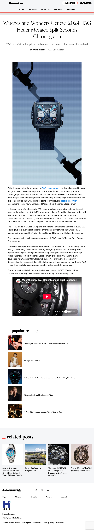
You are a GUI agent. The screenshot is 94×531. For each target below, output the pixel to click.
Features (58, 9)
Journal (71, 9)
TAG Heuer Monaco (51, 188)
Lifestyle (45, 9)
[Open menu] (4, 3)
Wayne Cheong (39, 50)
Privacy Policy (49, 523)
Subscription (26, 523)
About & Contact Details (11, 523)
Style (21, 9)
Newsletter (60, 523)
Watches (32, 9)
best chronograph (69, 201)
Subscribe (70, 3)
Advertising (37, 523)
